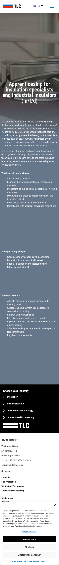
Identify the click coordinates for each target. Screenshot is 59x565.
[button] (54, 505)
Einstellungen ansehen (29, 554)
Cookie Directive (19, 561)
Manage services (29, 531)
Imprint (44, 561)
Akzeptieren (29, 539)
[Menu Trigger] (52, 6)
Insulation (12, 396)
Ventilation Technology (20, 410)
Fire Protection (15, 403)
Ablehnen (30, 547)
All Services (7, 498)
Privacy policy (33, 561)
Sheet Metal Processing (20, 417)
